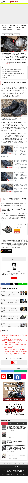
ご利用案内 (14, 470)
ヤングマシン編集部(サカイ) (12, 458)
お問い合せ (21, 471)
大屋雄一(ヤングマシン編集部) (15, 29)
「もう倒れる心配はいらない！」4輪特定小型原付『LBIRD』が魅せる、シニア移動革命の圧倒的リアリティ (16, 456)
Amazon (17, 230)
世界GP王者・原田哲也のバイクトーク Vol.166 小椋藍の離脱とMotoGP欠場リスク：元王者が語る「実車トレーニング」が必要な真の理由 (14, 335)
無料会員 (20, 371)
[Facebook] (5, 284)
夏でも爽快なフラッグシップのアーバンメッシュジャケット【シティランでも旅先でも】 (10, 325)
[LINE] (22, 284)
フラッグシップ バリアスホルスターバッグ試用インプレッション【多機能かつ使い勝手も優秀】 (10, 302)
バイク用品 (10, 34)
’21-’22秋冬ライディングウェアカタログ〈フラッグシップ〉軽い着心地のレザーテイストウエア (10, 318)
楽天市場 (17, 232)
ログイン (7, 371)
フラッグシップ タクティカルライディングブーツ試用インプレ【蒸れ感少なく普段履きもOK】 (10, 310)
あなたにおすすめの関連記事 (8, 75)
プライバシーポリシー (9, 471)
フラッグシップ (17, 34)
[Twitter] (14, 284)
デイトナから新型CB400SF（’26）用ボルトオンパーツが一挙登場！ (16, 442)
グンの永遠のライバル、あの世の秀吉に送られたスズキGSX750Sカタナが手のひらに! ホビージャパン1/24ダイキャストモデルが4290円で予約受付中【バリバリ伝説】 (14, 341)
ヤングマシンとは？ (7, 470)
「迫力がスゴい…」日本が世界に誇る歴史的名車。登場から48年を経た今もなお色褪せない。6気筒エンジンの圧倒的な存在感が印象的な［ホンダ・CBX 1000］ (16, 435)
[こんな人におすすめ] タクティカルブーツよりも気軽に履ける (13, 73)
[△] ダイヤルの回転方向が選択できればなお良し (11, 71)
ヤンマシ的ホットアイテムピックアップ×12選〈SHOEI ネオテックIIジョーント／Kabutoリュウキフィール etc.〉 (10, 294)
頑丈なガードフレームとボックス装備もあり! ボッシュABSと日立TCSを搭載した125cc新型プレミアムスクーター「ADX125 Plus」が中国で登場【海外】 (14, 346)
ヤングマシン (4, 34)
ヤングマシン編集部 (10, 430)
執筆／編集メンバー (21, 470)
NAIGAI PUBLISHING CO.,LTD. (13, 474)
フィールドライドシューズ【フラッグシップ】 (19, 225)
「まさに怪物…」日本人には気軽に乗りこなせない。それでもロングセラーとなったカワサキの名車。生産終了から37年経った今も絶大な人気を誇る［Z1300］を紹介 (16, 427)
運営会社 (16, 471)
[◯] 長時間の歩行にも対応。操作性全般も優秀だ (11, 69)
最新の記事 (4, 77)
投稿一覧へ (14, 278)
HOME (4, 463)
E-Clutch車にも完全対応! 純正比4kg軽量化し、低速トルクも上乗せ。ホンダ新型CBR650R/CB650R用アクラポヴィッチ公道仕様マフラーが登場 (16, 448)
